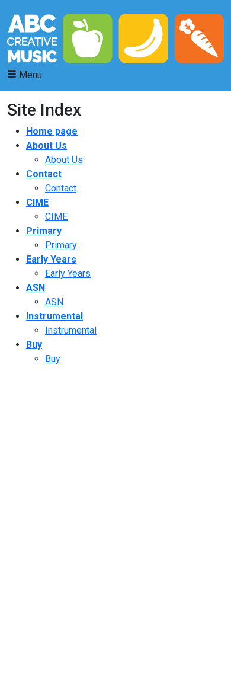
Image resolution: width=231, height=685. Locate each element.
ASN (35, 287)
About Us (46, 145)
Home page (52, 131)
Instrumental (54, 316)
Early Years (51, 259)
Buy (34, 344)
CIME (37, 202)
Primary (44, 230)
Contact (44, 174)
